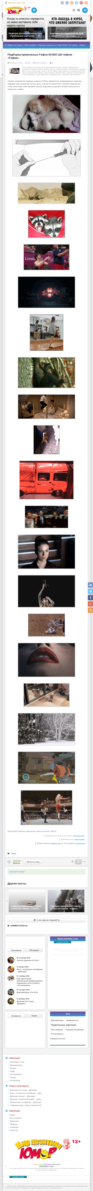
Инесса (16, 863)
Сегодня (41, 1164)
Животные (14, 1121)
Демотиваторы (57, 1020)
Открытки (14, 1130)
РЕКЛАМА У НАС (17, 1062)
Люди (12, 1071)
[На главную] (17, 10)
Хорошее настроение (74, 1030)
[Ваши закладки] (74, 10)
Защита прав (56, 1164)
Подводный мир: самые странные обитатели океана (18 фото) (26, 1105)
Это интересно (57, 1034)
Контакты (48, 1164)
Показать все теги (57, 1039)
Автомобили (15, 1080)
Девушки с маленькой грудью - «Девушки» (26, 1099)
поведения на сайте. (56, 843)
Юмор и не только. (15, 45)
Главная (35, 1164)
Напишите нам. (80, 843)
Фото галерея (30, 45)
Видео (12, 1115)
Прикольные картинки (63, 1025)
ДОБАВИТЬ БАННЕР (62, 942)
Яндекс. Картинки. (80, 839)
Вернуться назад (33, 862)
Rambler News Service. (79, 836)
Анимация (14, 1127)
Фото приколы (57, 1030)
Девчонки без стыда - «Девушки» (23, 1090)
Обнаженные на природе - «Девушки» (26, 1102)
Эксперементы (16, 1074)
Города (13, 1077)
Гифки (13, 853)
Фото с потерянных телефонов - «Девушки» (26, 1093)
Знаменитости (72, 1020)
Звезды (13, 1068)
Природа (13, 1124)
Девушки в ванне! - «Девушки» (22, 1096)
